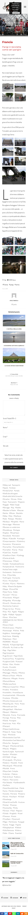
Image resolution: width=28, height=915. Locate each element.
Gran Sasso (13, 617)
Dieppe (6, 589)
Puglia (14, 757)
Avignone (22, 502)
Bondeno (19, 519)
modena (6, 690)
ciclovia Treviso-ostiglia (10, 569)
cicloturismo (20, 567)
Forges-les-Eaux (9, 609)
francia (6, 285)
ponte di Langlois (9, 751)
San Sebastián (8, 782)
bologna (11, 519)
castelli (15, 552)
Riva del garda (8, 766)
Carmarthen (7, 547)
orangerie (13, 720)
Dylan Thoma (8, 592)
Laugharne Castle (9, 661)
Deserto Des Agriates (15, 586)
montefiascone (18, 692)
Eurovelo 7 (7, 595)
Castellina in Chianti (9, 555)
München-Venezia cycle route (13, 701)
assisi (5, 502)
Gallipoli (11, 614)
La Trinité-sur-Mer (17, 647)
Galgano (21, 612)
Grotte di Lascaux (9, 628)
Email (5, 437)
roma (13, 768)
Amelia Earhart (8, 491)
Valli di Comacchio (17, 853)
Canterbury (21, 541)
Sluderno (22, 794)
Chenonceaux (8, 561)
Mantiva (15, 673)
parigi (11, 285)
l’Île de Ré (7, 647)
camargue (21, 538)
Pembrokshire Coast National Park (14, 740)
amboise (13, 488)
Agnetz (6, 488)
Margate (15, 678)
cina (5, 575)
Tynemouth (16, 819)
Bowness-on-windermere (12, 527)
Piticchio (6, 749)
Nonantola (7, 715)
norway (13, 718)
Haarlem (19, 628)
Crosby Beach (14, 581)
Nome (5, 427)
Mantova (22, 673)
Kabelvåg (16, 636)
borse (22, 522)
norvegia (6, 718)
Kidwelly (6, 645)
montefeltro (7, 692)
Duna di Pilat (14, 589)
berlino (6, 513)
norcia (14, 715)
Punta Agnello (8, 760)
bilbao (5, 516)
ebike (15, 592)
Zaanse (12, 833)
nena (17, 704)
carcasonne (7, 544)
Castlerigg (21, 555)
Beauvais (21, 510)
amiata (17, 491)
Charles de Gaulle (9, 558)
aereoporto (16, 485)
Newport (6, 712)
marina (22, 678)
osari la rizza (7, 723)
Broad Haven (15, 533)
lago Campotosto (9, 653)
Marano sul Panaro (9, 675)
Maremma (7, 678)
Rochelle (6, 768)
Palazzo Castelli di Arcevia (11, 729)
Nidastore (14, 712)
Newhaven (18, 709)
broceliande (7, 536)
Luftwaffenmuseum (10, 670)
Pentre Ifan (7, 743)
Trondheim (7, 819)
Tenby (16, 808)
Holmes (16, 630)
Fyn (10, 612)
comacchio (16, 578)
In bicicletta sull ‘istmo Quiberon (14, 345)
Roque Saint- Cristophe (11, 771)
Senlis (22, 788)
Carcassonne (17, 544)
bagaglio (6, 505)
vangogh (21, 822)
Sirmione (14, 794)
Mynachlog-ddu (9, 704)
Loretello (13, 667)
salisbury (17, 777)
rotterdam (7, 774)
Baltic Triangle (15, 505)
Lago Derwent (8, 656)
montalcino (14, 690)
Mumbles (15, 698)
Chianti (16, 561)
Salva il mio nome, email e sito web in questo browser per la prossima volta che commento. (14, 458)
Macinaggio (7, 673)
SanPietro (7, 785)
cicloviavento (7, 572)
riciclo (21, 763)
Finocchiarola (8, 597)
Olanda (6, 720)
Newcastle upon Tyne (10, 706)
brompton (16, 536)
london (17, 664)
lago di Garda (19, 656)
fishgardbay (7, 600)
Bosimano (17, 524)
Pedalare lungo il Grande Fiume (16, 862)
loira (11, 664)
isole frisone (7, 636)
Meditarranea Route (10, 684)
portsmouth (20, 751)
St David (21, 796)
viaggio (12, 825)
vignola (19, 825)
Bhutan (12, 513)
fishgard (16, 597)
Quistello (14, 763)
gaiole (15, 612)
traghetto (14, 813)
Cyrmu (13, 583)
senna (17, 285)
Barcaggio (7, 507)
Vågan (5, 822)
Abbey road (7, 485)
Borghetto (15, 522)
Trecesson (7, 816)
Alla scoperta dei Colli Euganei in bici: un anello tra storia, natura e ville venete (17, 844)
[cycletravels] (14, 295)
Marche (19, 675)
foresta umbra (16, 603)
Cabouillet (13, 538)
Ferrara (15, 595)
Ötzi (19, 723)
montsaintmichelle (9, 695)
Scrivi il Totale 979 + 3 (9, 418)
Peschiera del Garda (17, 746)
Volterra (18, 830)
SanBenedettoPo (19, 782)
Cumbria (6, 583)
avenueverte (13, 502)
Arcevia (14, 499)
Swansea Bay (8, 808)
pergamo (16, 743)
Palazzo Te (7, 732)
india (22, 630)
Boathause (18, 516)
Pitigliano (13, 749)
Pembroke (12, 735)
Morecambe (21, 695)
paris (5, 735)
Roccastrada (18, 766)
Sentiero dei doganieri (16, 791)
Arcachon (7, 499)
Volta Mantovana (9, 830)
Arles (20, 499)
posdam (6, 754)
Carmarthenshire (19, 547)
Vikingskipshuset (9, 827)
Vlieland (18, 827)
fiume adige (16, 600)
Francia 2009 (5, 288)
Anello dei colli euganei (11, 493)
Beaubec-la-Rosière (10, 510)
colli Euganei (7, 578)
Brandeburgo (8, 530)
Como (5, 581)
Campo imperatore (10, 541)
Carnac (15, 550)
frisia (5, 612)
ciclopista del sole (9, 567)
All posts (14, 304)
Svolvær (6, 805)
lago (5, 650)
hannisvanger (8, 630)
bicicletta (20, 513)
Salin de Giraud (8, 777)
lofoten (6, 664)
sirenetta (6, 794)
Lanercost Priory (9, 659)
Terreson (6, 811)
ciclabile (6, 564)
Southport (13, 796)
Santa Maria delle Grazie (11, 788)
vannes (6, 825)
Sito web (5, 446)
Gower (6, 617)
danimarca (21, 583)
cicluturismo (17, 572)
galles (5, 614)
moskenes (7, 698)
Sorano (6, 796)
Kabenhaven (7, 639)
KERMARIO (7, 642)
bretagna (17, 530)
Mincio (23, 687)
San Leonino (14, 780)
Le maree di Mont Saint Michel (14, 365)
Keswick (15, 642)
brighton (6, 533)
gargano (18, 614)
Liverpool (19, 661)
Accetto (16, 13)
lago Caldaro (12, 650)
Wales (5, 833)
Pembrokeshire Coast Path (12, 737)
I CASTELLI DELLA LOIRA (14, 329)
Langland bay (20, 659)
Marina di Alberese (9, 681)
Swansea (14, 805)
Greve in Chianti (8, 625)
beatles (18, 507)
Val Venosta (13, 822)
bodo (5, 519)
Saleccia (15, 774)
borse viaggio (8, 524)
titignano (19, 811)
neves (23, 704)
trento (14, 816)
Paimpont (7, 726)
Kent (15, 639)
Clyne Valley (12, 575)
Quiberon (6, 763)
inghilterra (7, 633)
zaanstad (19, 833)
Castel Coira (7, 552)
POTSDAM (7, 757)
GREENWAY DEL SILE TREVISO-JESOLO (13, 621)
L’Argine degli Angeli (17, 645)
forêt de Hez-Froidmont (11, 606)
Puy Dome (18, 760)
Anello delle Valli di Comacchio (13, 496)
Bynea (6, 538)
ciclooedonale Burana (17, 564)
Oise (19, 718)
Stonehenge (7, 799)
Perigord (6, 746)
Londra (6, 667)
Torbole (6, 813)
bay (13, 507)
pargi (13, 732)
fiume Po (6, 603)
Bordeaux (7, 522)
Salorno (6, 780)
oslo (14, 723)
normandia (21, 715)
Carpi (21, 550)
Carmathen (7, 550)
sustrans (22, 802)
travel (20, 813)
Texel (13, 811)
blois (11, 516)
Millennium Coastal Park (11, 687)
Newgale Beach (8, 709)
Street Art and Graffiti (10, 802)
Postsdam (14, 754)
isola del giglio (16, 633)
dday (5, 586)
